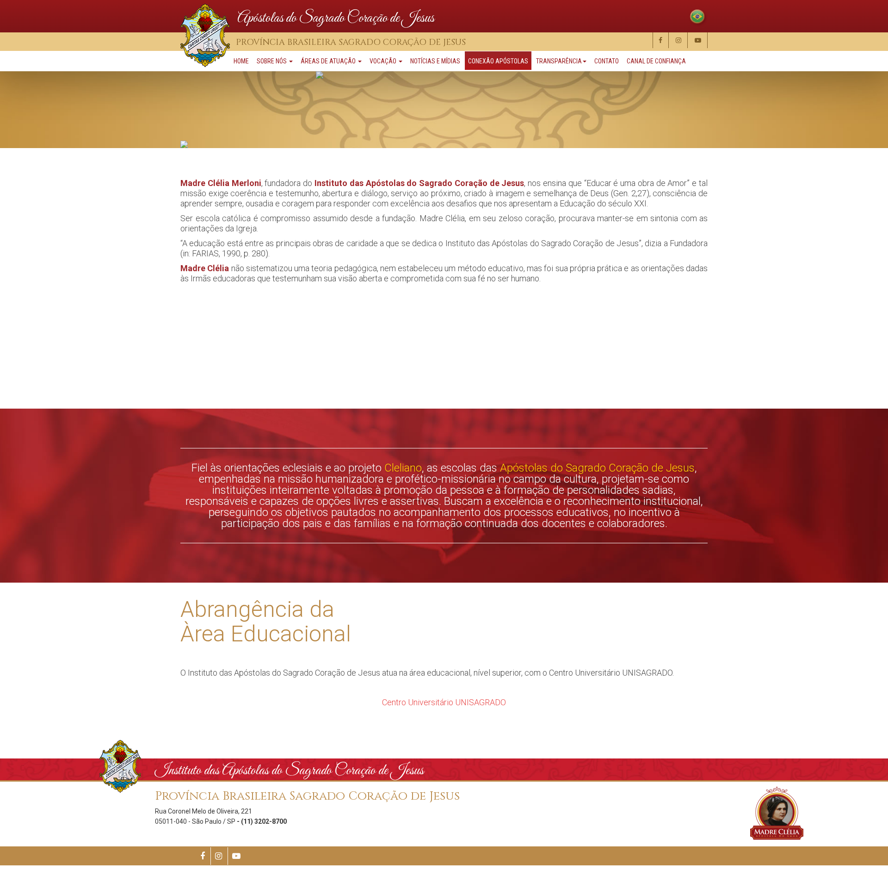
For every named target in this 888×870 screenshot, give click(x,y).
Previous (23, 362)
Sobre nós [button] (272, 61)
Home (241, 61)
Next (854, 362)
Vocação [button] (384, 61)
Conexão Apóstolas (498, 61)
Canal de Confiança (656, 61)
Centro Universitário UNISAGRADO (444, 702)
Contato (606, 61)
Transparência (559, 61)
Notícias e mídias (435, 61)
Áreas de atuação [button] (329, 61)
